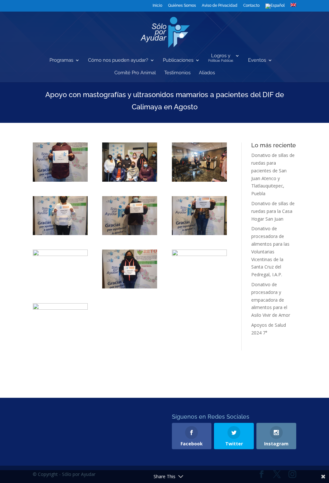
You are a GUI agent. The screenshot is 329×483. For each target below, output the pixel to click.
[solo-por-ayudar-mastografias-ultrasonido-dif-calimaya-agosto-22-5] (129, 269)
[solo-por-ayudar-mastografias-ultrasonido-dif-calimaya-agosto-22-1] (60, 215)
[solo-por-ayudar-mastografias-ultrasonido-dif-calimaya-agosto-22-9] (129, 161)
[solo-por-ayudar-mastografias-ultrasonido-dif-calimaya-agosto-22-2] (129, 215)
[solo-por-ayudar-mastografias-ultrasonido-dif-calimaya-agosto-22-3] (199, 215)
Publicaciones (178, 60)
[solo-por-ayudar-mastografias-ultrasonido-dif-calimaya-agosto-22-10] (199, 161)
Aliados (207, 73)
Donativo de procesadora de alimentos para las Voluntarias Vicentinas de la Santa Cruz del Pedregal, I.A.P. (270, 251)
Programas (61, 60)
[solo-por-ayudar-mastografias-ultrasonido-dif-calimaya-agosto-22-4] (60, 269)
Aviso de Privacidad (219, 6)
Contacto (251, 6)
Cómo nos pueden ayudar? (118, 60)
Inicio (157, 6)
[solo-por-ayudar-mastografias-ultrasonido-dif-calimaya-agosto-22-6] (199, 269)
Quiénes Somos (182, 6)
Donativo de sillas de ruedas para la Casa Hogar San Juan (273, 211)
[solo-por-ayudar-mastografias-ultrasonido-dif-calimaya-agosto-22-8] (60, 161)
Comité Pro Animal (135, 73)
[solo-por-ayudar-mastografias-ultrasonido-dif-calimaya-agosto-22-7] (60, 322)
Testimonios (177, 73)
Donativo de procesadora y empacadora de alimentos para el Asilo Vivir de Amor (270, 299)
